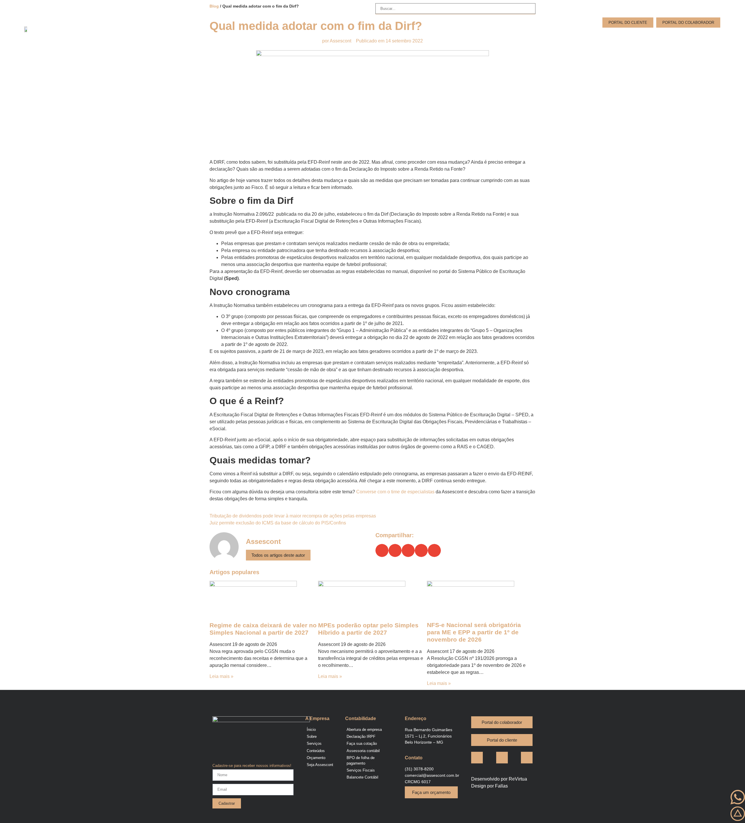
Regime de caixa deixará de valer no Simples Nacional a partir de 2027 (263, 629)
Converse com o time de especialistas (395, 491)
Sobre (580, 35)
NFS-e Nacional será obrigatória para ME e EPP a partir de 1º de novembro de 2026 (474, 632)
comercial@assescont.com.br (432, 775)
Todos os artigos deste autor (278, 555)
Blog (633, 35)
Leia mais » (221, 676)
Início (557, 35)
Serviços (608, 35)
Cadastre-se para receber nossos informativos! (251, 766)
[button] (382, 550)
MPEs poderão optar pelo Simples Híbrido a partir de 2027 (368, 629)
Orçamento (661, 35)
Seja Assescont (703, 35)
